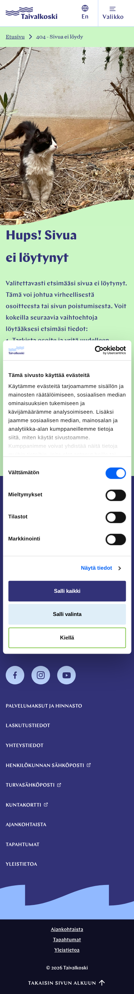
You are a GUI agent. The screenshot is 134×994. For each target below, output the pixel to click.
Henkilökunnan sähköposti (45, 765)
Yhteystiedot (25, 746)
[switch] (115, 495)
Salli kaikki (67, 591)
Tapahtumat (23, 845)
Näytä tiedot (96, 568)
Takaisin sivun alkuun (62, 983)
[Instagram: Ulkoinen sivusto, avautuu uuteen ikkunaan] (40, 683)
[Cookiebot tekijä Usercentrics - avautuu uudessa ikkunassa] (95, 350)
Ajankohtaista (26, 825)
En (85, 17)
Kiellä (67, 638)
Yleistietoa (21, 864)
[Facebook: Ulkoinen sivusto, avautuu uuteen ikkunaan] (15, 683)
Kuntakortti (23, 805)
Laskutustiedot (28, 726)
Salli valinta (67, 614)
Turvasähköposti (30, 785)
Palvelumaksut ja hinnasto (44, 706)
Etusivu (15, 36)
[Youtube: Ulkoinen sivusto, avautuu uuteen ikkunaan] (66, 683)
